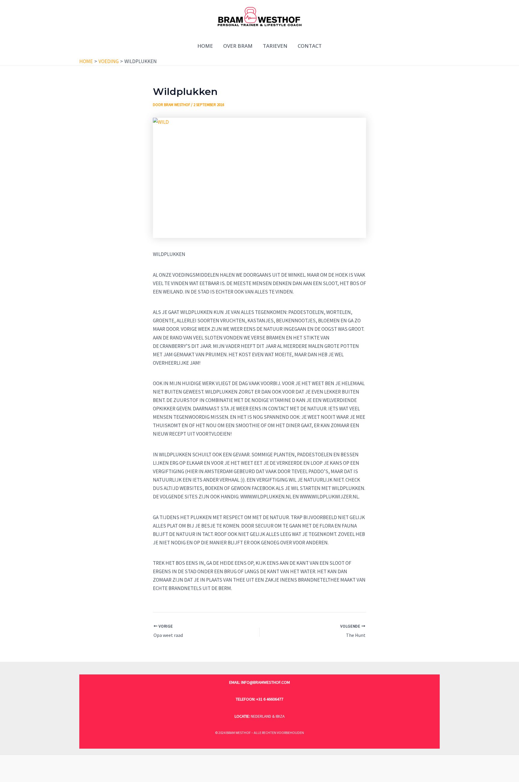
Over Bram (238, 45)
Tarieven (275, 45)
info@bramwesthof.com (265, 682)
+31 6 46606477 (269, 699)
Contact (310, 45)
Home (205, 45)
